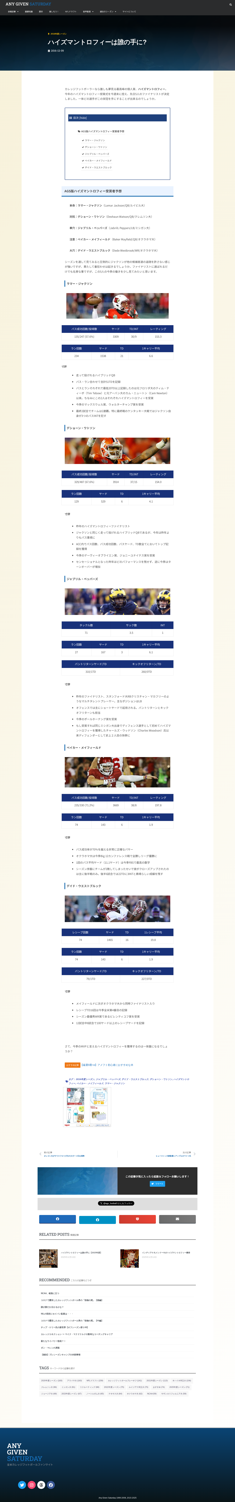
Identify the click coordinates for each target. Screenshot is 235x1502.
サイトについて (129, 11)
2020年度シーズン (51, 1380)
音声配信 (87, 11)
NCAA (152, 1394)
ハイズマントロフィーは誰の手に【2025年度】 (81, 1253)
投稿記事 (12, 11)
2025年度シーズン (179, 1387)
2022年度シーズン (114, 1387)
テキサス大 (115, 1394)
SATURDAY (28, 4)
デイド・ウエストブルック (98, 167)
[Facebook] (51, 1485)
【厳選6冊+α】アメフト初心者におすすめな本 (106, 1065)
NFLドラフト (71, 11)
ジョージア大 (49, 1394)
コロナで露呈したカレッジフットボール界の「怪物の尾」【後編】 (72, 1300)
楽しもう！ (54, 11)
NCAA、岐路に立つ (50, 1293)
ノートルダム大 (95, 1394)
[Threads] (41, 1485)
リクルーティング (89, 1387)
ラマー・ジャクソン (95, 140)
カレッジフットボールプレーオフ (125, 1380)
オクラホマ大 (134, 1394)
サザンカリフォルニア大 (173, 1394)
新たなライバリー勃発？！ (53, 1341)
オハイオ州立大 (181, 1380)
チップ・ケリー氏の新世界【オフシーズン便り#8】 (65, 1327)
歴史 (41, 11)
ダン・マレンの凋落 (51, 1348)
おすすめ (159, 1387)
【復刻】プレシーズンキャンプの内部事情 (60, 1354)
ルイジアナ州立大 (138, 1387)
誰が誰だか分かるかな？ (52, 1307)
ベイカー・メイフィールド (98, 160)
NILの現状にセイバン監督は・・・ (57, 1314)
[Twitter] (22, 1485)
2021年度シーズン (157, 1380)
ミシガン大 (68, 1387)
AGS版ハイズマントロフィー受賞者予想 (102, 131)
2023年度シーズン (72, 1394)
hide (83, 118)
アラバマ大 (74, 1380)
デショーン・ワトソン (96, 147)
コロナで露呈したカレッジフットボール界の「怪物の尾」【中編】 (72, 1320)
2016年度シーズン (22, 19)
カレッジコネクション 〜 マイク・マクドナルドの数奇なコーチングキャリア (77, 1334)
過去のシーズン (106, 11)
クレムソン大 (49, 1387)
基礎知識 (29, 11)
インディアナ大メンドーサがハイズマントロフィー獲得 (166, 1253)
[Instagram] (32, 1485)
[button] (231, 5)
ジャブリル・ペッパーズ (97, 153)
